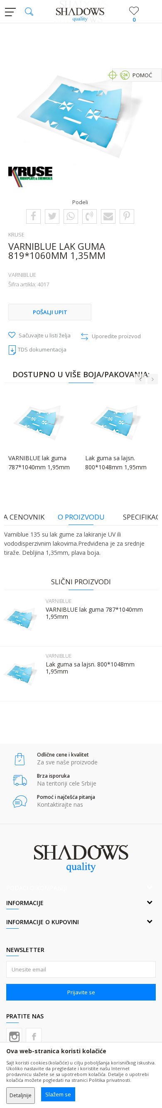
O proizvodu (81, 517)
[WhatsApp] (70, 215)
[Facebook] (33, 215)
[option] (81, 114)
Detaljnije (21, 1095)
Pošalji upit (50, 312)
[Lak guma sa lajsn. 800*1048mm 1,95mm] (21, 674)
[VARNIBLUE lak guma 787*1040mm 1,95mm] (21, 619)
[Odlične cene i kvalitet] (19, 759)
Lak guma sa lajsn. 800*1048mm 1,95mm (90, 668)
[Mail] (108, 215)
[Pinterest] (126, 215)
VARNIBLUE (22, 274)
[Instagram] (14, 1036)
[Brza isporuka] (19, 780)
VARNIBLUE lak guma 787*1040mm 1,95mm (94, 613)
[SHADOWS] (81, 11)
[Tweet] (52, 215)
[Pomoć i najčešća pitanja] (19, 801)
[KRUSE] (30, 176)
